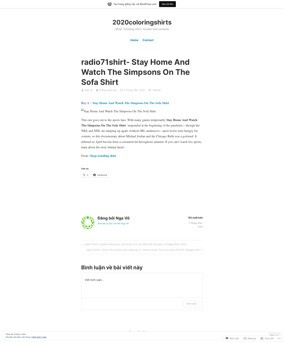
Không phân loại (108, 90)
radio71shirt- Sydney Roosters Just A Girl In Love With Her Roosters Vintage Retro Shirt (134, 245)
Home (134, 40)
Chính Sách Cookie (39, 337)
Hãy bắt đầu (167, 4)
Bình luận (192, 303)
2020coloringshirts (142, 22)
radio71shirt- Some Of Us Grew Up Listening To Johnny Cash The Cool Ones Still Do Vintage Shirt (143, 250)
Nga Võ (88, 90)
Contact (148, 40)
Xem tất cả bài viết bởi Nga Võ (113, 223)
